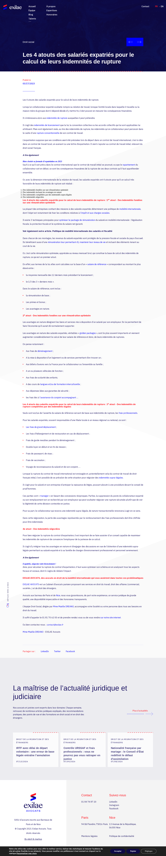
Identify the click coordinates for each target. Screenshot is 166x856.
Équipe (32, 10)
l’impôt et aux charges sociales (94, 213)
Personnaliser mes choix (26, 853)
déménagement (45, 351)
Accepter (117, 851)
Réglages (149, 851)
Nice (58, 595)
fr (156, 6)
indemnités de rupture (57, 118)
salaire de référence (97, 264)
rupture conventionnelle (48, 133)
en (162, 6)
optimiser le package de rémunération (77, 220)
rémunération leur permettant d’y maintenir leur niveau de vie (77, 242)
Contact (145, 6)
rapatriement (129, 164)
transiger (44, 496)
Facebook (70, 651)
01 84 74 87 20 (88, 801)
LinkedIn (45, 651)
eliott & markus (34, 839)
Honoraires (51, 14)
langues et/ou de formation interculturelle (60, 384)
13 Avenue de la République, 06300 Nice (122, 826)
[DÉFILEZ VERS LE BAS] (7, 607)
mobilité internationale (130, 209)
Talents (32, 18)
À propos (51, 6)
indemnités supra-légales (111, 477)
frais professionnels (128, 413)
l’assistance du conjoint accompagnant (58, 397)
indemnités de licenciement (47, 125)
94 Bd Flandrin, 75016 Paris (94, 824)
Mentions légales (89, 836)
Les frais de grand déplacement (41, 427)
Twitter (57, 651)
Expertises (51, 10)
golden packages (88, 333)
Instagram (114, 805)
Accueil (32, 6)
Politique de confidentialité (121, 836)
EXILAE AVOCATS (31, 584)
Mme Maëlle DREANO (63, 606)
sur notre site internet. (110, 617)
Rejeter (133, 851)
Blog (31, 14)
